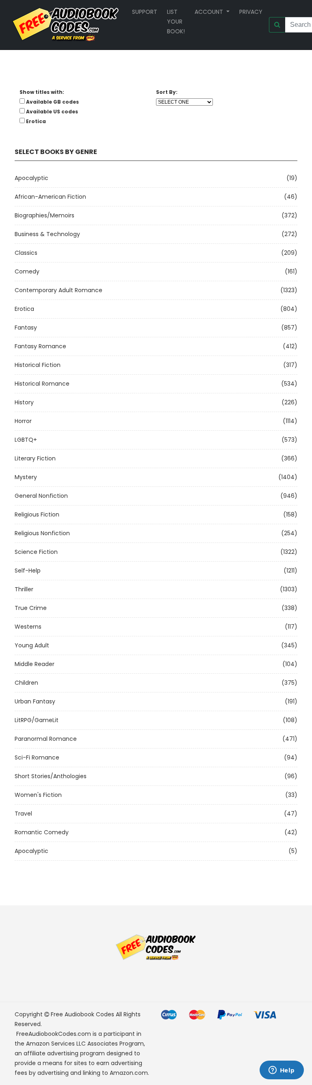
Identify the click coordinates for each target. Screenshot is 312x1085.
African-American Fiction (50, 197)
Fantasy (26, 327)
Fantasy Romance (40, 346)
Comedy (27, 271)
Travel (23, 813)
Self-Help (28, 570)
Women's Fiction (38, 795)
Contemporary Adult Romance (58, 290)
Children (26, 683)
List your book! (176, 21)
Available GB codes (52, 101)
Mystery (26, 477)
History (24, 402)
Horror (23, 421)
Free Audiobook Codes (82, 1014)
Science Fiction (36, 552)
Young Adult (32, 645)
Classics (26, 253)
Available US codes (52, 111)
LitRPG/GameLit (36, 720)
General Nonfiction (41, 496)
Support (144, 12)
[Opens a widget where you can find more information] (281, 1071)
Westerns (28, 627)
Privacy (250, 12)
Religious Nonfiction (42, 533)
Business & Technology (47, 234)
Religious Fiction (37, 514)
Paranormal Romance (46, 739)
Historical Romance (42, 384)
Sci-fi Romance (37, 757)
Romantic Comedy (42, 832)
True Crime (31, 608)
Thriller (24, 589)
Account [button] (210, 12)
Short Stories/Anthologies (51, 776)
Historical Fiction (38, 365)
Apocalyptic (31, 178)
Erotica (24, 309)
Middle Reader (34, 664)
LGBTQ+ (26, 440)
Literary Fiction (35, 458)
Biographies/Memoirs (44, 215)
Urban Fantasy (35, 701)
